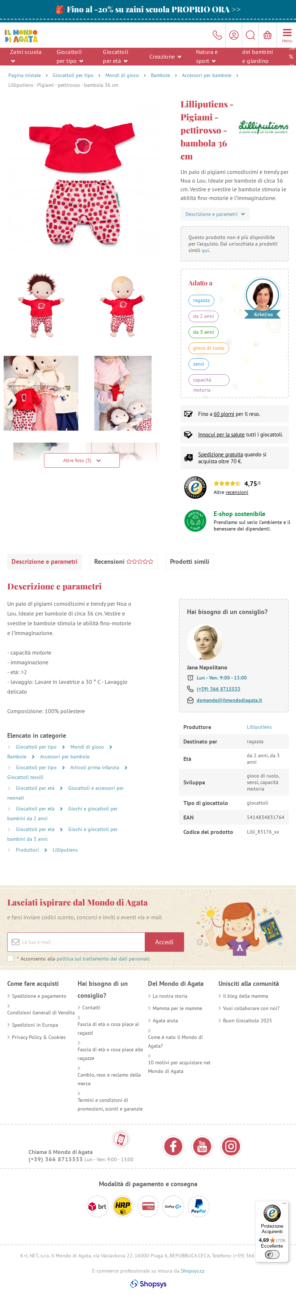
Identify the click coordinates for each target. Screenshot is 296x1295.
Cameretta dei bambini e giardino (257, 51)
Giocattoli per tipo (69, 56)
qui (205, 250)
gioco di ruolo (209, 348)
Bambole (160, 75)
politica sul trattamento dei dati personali (103, 958)
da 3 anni (203, 332)
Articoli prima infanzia (95, 767)
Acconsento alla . (84, 958)
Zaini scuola (26, 51)
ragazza (201, 300)
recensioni (237, 492)
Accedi (164, 942)
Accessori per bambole (206, 75)
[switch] (272, 1254)
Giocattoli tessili (25, 777)
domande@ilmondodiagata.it (229, 700)
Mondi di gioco (122, 75)
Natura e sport (207, 56)
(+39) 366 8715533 (218, 689)
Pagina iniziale (24, 75)
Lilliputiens (65, 850)
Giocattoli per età (115, 56)
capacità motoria (202, 381)
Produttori (28, 850)
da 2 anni (203, 316)
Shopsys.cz (192, 1271)
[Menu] (284, 1205)
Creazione (163, 56)
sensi (198, 364)
